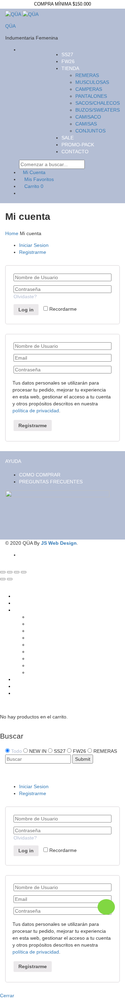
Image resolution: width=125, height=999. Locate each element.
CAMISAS (86, 124)
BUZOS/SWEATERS (97, 110)
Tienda (70, 68)
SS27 (67, 54)
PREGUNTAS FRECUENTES (51, 481)
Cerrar (7, 995)
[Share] (9, 572)
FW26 (68, 61)
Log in (26, 309)
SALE (67, 137)
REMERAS (87, 75)
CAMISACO (88, 117)
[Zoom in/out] (23, 572)
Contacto (75, 151)
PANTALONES (91, 96)
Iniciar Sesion (34, 245)
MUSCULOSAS (92, 82)
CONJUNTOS (90, 131)
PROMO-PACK (77, 144)
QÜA (10, 26)
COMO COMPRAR (39, 474)
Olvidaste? (25, 296)
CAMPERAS (88, 89)
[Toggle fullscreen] (16, 572)
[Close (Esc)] (3, 572)
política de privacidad (35, 410)
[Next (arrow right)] (9, 579)
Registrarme (32, 252)
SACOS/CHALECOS (97, 103)
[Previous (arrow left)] (3, 579)
